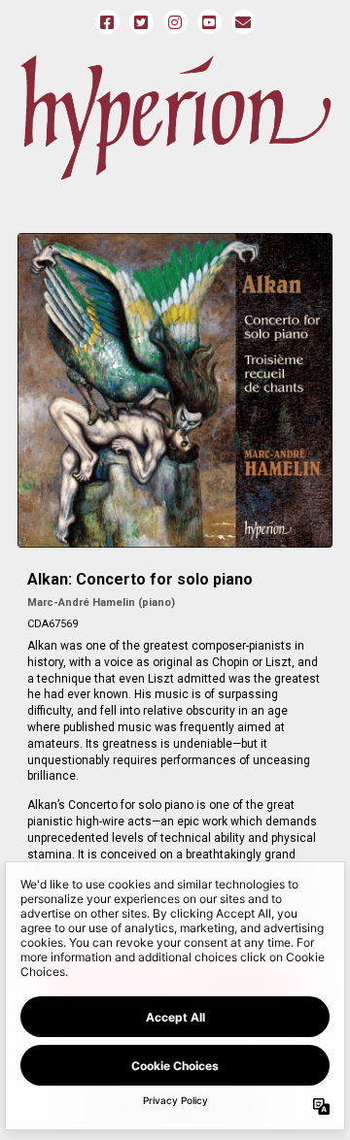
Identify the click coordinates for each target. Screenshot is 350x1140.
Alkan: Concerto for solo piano (140, 579)
